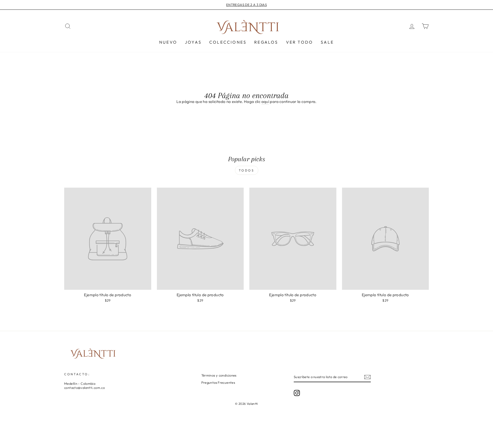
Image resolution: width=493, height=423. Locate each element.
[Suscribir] (367, 377)
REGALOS (266, 42)
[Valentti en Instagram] (297, 393)
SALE (327, 42)
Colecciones (227, 42)
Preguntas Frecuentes (218, 382)
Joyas (193, 42)
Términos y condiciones (218, 375)
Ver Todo (299, 42)
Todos (246, 170)
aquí (265, 101)
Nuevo (168, 42)
